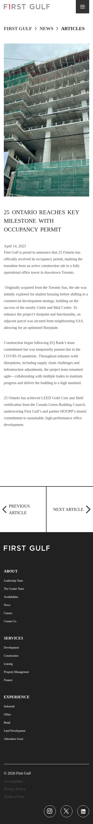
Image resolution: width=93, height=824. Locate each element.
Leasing (8, 664)
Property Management (16, 672)
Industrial (9, 706)
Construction (11, 655)
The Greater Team (14, 588)
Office (7, 714)
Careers (8, 613)
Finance (8, 680)
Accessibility (13, 781)
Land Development (14, 730)
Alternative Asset (13, 739)
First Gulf (18, 28)
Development (11, 647)
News (46, 28)
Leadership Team (13, 580)
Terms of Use (14, 797)
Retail (7, 722)
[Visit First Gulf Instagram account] (50, 811)
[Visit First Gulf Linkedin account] (83, 811)
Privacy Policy (15, 789)
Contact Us (10, 621)
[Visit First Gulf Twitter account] (66, 811)
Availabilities (11, 597)
